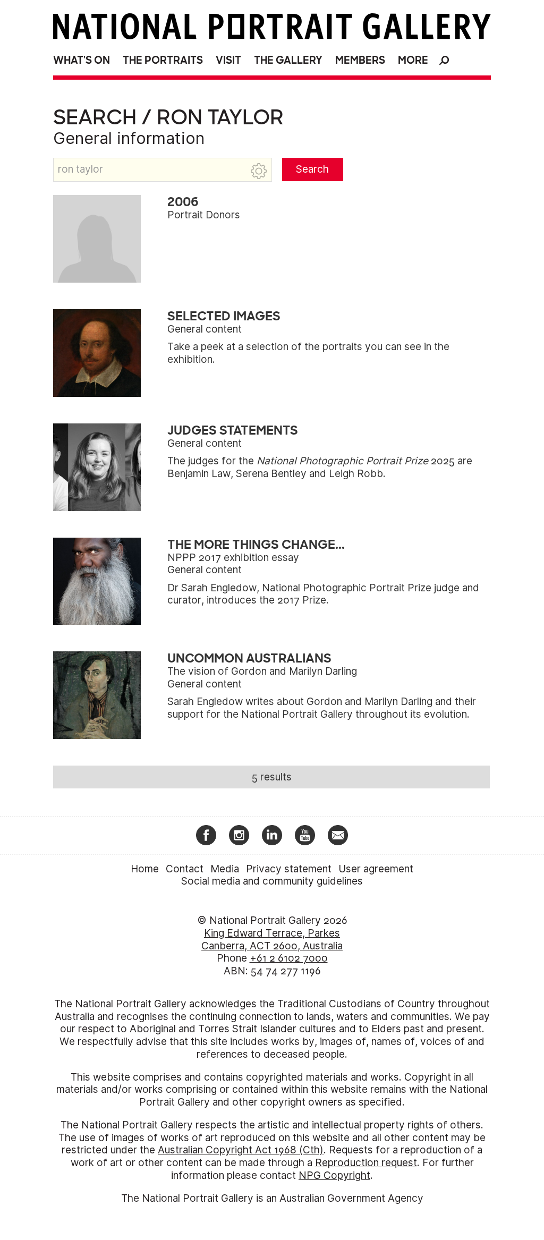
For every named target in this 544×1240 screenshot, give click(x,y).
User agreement (375, 869)
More (413, 60)
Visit (228, 60)
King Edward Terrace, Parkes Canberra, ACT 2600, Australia (272, 939)
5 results (272, 777)
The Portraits (163, 60)
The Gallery (288, 60)
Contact (184, 869)
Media (224, 869)
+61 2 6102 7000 (289, 958)
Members (360, 60)
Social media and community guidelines (272, 881)
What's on (81, 60)
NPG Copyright (334, 1175)
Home (145, 869)
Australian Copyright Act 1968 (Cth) (241, 1150)
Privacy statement (289, 869)
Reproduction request (366, 1163)
